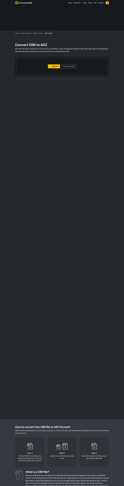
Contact (101, 3)
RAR (80, 478)
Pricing (90, 3)
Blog (84, 3)
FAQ (95, 3)
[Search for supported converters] (107, 2)
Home (70, 3)
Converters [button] (77, 3)
